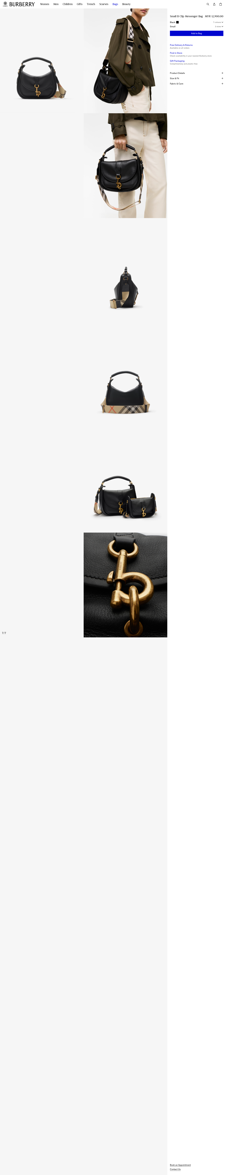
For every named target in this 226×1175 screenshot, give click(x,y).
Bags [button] (115, 4)
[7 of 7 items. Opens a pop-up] (83, 585)
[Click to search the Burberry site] (208, 4)
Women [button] (44, 4)
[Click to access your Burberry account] (214, 4)
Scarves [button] (103, 4)
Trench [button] (91, 4)
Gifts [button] (79, 4)
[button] (196, 33)
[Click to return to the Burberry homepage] (22, 4)
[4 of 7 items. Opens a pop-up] (83, 270)
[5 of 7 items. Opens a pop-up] (83, 375)
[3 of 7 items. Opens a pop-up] (83, 165)
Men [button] (55, 4)
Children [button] (68, 4)
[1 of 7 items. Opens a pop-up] (42, 60)
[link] (180, 1165)
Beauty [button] (126, 4)
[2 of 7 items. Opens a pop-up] (125, 60)
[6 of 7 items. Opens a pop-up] (83, 480)
